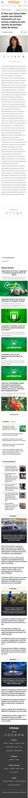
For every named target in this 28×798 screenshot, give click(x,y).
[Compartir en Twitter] (11, 56)
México (16, 747)
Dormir (6, 6)
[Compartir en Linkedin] (15, 56)
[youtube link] (15, 735)
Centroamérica (9, 750)
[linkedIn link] (22, 735)
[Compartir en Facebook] (8, 56)
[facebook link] (5, 735)
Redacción (11, 759)
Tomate (2, 6)
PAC (10, 6)
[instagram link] (12, 735)
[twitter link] (9, 735)
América (6, 743)
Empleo (17, 759)
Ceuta (13, 6)
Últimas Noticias (18, 750)
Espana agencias (6, 10)
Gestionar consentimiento (14, 785)
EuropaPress (5, 261)
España (22, 743)
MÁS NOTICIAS (14, 414)
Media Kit (16, 772)
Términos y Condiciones (8, 781)
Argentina (11, 743)
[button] (2, 2)
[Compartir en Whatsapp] (4, 56)
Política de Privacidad (20, 781)
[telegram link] (19, 735)
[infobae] (14, 2)
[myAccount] (25, 2)
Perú (21, 747)
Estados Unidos (10, 747)
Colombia (17, 743)
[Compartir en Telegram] (18, 56)
